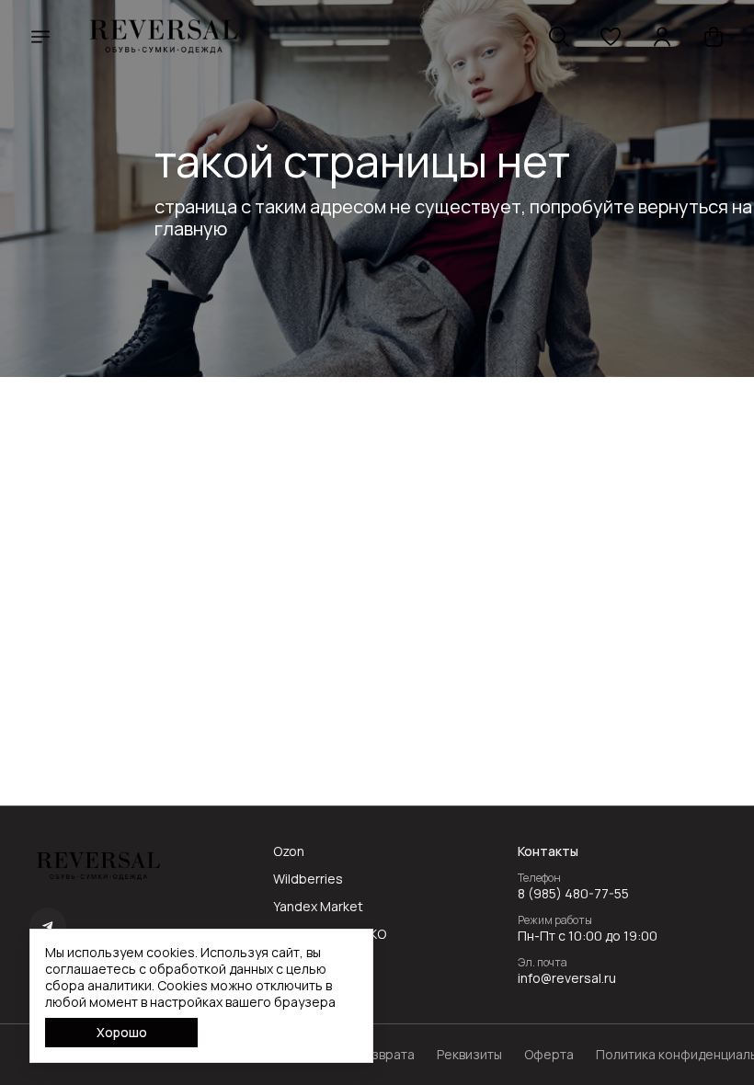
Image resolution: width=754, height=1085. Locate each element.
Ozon (288, 851)
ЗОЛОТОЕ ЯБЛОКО (329, 934)
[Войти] (662, 37)
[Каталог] (40, 37)
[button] (611, 37)
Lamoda (297, 962)
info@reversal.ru (567, 978)
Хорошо (122, 1032)
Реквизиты (469, 1054)
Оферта (549, 1054)
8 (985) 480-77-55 (573, 893)
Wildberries (308, 879)
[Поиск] (559, 37)
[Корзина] (714, 37)
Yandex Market (318, 906)
